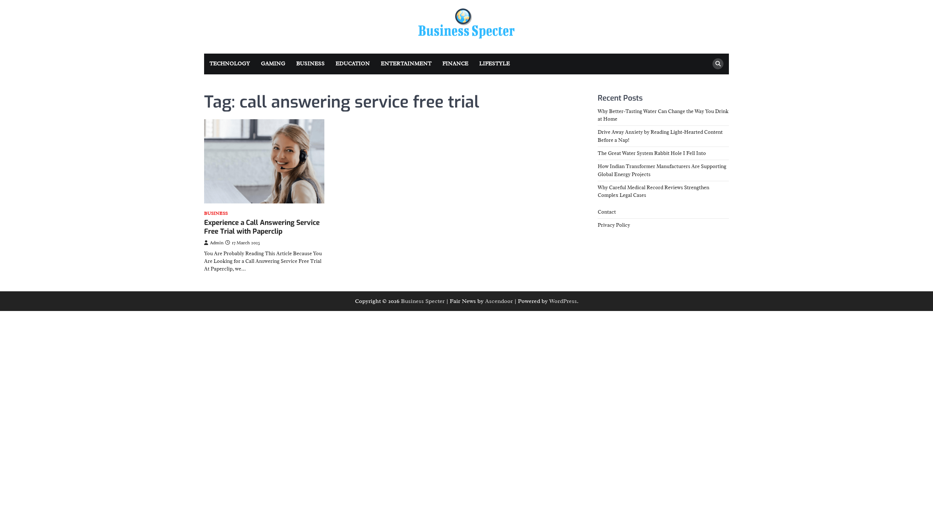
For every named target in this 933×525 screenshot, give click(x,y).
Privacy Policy (614, 225)
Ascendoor (499, 301)
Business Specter (423, 301)
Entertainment (406, 63)
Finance (455, 63)
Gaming (273, 63)
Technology (230, 63)
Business (310, 63)
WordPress (563, 301)
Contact (607, 212)
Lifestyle (494, 63)
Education (353, 63)
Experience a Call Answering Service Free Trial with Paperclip (262, 227)
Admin (216, 243)
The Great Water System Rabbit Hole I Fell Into (652, 153)
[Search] (718, 63)
